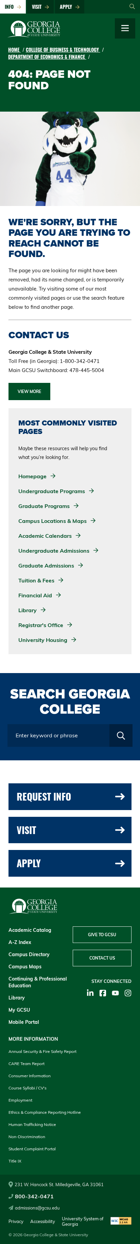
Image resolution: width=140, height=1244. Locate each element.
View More (29, 391)
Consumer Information (29, 1075)
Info (10, 6)
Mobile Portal (23, 1022)
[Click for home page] (34, 35)
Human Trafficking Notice (32, 1124)
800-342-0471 (34, 1196)
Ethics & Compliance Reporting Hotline (44, 1112)
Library (16, 998)
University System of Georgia (82, 1221)
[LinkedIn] (90, 993)
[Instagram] (128, 993)
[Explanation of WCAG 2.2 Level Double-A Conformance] (121, 1221)
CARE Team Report (26, 1063)
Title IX (14, 1161)
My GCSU (19, 1010)
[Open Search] (132, 6)
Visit (38, 6)
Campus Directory (29, 954)
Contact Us (102, 958)
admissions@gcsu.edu (37, 1208)
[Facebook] (102, 993)
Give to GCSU (102, 934)
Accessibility (42, 1221)
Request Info (44, 796)
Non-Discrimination (26, 1136)
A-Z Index (19, 942)
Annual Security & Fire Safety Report (42, 1051)
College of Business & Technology (63, 49)
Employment (20, 1100)
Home (14, 49)
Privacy (15, 1221)
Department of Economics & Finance (47, 56)
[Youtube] (115, 993)
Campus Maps (24, 967)
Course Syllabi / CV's (27, 1087)
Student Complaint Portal (32, 1148)
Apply (67, 6)
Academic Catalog (29, 930)
